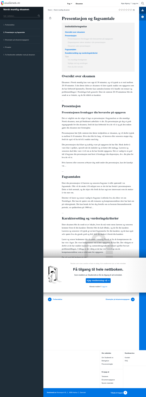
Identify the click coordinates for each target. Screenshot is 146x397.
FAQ (126, 361)
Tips (67, 57)
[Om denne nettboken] (142, 17)
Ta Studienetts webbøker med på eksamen (20, 55)
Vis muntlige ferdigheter (77, 60)
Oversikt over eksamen (75, 32)
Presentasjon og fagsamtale (15, 32)
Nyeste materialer (107, 383)
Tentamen (105, 376)
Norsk (50, 10)
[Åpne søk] (142, 4)
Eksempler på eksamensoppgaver (17, 40)
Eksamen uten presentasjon (79, 46)
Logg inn (135, 3)
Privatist (8, 47)
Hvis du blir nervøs (75, 67)
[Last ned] (142, 10)
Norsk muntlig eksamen (16, 9)
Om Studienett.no (107, 357)
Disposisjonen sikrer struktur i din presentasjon (87, 42)
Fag (68, 3)
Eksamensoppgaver (108, 380)
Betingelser (105, 361)
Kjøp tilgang (125, 3)
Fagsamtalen (70, 50)
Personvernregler (107, 364)
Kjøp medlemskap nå (97, 280)
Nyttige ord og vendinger (78, 63)
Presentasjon (71, 36)
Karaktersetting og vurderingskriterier (81, 53)
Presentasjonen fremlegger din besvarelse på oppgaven (90, 39)
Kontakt (127, 357)
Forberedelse (9, 25)
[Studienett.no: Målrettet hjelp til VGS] (16, 3)
